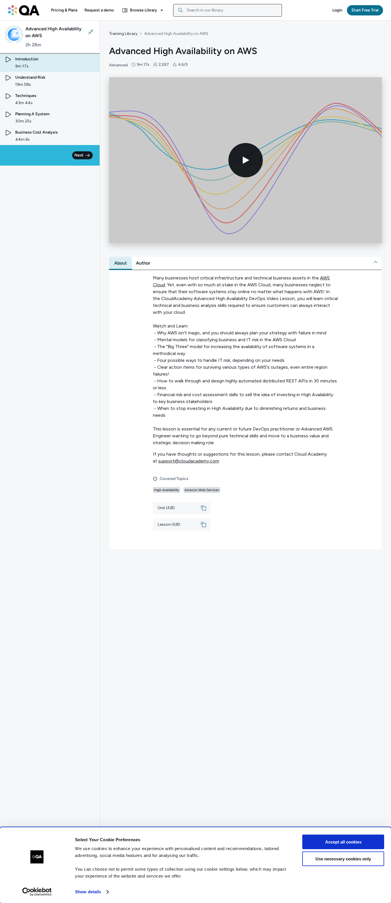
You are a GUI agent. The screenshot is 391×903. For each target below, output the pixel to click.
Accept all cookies (343, 842)
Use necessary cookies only (343, 858)
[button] (64, 10)
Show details (88, 891)
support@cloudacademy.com (188, 461)
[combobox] (227, 10)
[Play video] (245, 160)
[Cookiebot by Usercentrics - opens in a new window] (37, 892)
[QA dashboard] (24, 10)
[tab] (120, 263)
